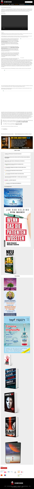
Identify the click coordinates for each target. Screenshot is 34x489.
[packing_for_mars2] (16, 451)
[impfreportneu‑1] (17, 334)
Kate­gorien (12, 4)
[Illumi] (12, 402)
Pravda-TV (6, 171)
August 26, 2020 (18, 123)
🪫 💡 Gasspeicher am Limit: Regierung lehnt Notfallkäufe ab (13, 183)
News (9, 4)
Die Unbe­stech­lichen (22, 4)
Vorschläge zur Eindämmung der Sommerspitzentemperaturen (13, 153)
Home (2, 4)
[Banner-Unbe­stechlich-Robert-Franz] (10, 284)
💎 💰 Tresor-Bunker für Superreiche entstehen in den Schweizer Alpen (14, 173)
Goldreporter (6, 161)
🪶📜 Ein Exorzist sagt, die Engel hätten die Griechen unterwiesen (13, 170)
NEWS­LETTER (27, 4)
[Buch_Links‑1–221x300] (8, 359)
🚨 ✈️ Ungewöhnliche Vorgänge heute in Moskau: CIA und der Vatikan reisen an (15, 167)
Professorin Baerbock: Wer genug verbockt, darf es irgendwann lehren (14, 164)
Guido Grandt (6, 177)
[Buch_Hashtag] (12, 378)
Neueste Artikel (6, 4)
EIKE (5, 154)
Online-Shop (16, 4)
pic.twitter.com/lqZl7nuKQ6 (22, 121)
